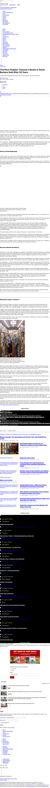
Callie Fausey (5, 425)
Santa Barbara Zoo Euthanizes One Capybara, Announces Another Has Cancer (25, 423)
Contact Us (5, 53)
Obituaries (5, 20)
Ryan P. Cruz (5, 78)
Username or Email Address (7, 717)
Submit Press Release (8, 749)
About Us (5, 52)
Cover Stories (6, 46)
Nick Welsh (4, 414)
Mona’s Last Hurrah (6, 412)
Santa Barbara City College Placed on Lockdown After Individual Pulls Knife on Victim (33, 464)
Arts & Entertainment (8, 12)
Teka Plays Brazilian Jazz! (6, 639)
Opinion (4, 16)
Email (11, 672)
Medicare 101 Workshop (6, 582)
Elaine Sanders (25, 447)
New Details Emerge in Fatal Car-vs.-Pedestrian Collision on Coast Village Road (33, 444)
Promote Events (6, 754)
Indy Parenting (6, 23)
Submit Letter (6, 761)
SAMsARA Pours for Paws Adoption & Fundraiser (12, 605)
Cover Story (6, 744)
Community (3, 66)
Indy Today (14, 668)
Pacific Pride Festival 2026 (6, 524)
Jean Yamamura (25, 467)
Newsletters (13, 4)
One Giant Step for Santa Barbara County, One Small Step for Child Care (34, 499)
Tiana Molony (5, 440)
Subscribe (2, 8)
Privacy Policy (3, 780)
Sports (4, 19)
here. (13, 727)
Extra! (13, 670)
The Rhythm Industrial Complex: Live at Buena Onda (13, 628)
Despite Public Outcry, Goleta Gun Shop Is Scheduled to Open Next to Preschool (33, 485)
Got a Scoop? (8, 8)
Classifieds (5, 24)
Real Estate (5, 21)
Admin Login (5, 762)
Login (19, 4)
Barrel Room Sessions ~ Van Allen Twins (10, 547)
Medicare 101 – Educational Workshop (9, 570)
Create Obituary (6, 760)
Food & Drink (6, 15)
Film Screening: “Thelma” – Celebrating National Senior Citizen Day (17, 536)
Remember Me (5, 722)
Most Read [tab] (3, 430)
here (38, 714)
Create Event (6, 55)
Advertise (5, 51)
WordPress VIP (44, 786)
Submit (12, 677)
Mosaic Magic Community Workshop (9, 616)
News (4, 11)
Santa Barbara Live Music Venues (11, 34)
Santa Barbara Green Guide (9, 48)
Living (4, 13)
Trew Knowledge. (30, 786)
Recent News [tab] (12, 430)
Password (2, 720)
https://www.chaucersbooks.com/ (10, 404)
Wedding (5, 47)
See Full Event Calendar (25, 642)
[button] (25, 687)
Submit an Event (4, 4)
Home (4, 29)
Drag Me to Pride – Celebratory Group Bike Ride (12, 559)
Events (4, 17)
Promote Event (6, 736)
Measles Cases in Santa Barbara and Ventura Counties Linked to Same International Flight (34, 471)
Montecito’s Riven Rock (27, 458)
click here (19, 786)
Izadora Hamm (5, 420)
